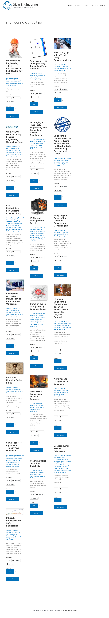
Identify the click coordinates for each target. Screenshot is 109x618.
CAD (19, 146)
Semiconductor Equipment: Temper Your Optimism (14, 447)
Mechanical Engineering (13, 83)
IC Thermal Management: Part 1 (37, 220)
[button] (80, 5)
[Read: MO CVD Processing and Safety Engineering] (15, 511)
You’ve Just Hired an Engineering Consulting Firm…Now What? (38, 65)
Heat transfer (16, 460)
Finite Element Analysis (13, 82)
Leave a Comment (11, 78)
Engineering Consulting (13, 80)
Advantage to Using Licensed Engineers (61, 381)
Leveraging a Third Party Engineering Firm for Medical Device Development (38, 128)
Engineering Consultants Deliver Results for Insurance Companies (13, 298)
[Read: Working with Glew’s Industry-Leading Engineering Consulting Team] (12, 127)
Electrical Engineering (12, 148)
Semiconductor (34, 237)
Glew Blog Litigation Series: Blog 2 (14, 380)
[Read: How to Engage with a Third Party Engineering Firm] (62, 43)
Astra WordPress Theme (70, 610)
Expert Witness (58, 323)
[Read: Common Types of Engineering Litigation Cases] (39, 293)
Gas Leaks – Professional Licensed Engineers (36, 395)
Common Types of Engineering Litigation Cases (38, 306)
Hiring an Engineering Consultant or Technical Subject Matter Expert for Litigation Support (61, 308)
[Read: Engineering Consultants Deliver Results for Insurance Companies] (15, 285)
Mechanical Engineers (36, 235)
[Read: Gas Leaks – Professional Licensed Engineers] (39, 381)
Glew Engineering (25, 4)
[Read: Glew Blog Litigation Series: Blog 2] (15, 368)
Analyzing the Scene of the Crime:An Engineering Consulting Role (62, 220)
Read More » (13, 115)
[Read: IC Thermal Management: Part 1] (39, 206)
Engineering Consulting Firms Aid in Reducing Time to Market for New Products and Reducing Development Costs (62, 145)
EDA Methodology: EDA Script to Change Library (14, 209)
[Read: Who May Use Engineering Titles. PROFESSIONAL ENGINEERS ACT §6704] (15, 47)
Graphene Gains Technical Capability (38, 463)
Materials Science (59, 463)
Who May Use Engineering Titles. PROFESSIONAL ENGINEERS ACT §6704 (14, 67)
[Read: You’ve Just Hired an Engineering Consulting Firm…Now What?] (38, 48)
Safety (32, 409)
